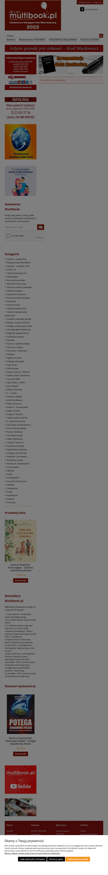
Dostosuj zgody (56, 859)
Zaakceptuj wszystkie (77, 859)
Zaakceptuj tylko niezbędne (32, 859)
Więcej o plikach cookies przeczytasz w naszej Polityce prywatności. (32, 853)
